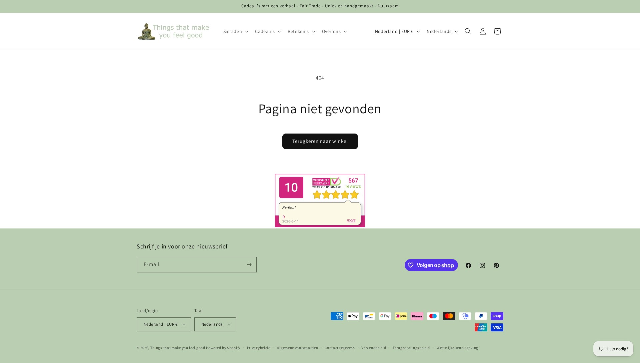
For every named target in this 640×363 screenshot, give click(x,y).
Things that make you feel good (177, 347)
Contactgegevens (340, 347)
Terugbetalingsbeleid (411, 347)
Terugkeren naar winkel (320, 141)
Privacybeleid (259, 347)
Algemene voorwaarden (297, 347)
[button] (235, 31)
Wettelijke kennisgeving (457, 347)
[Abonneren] (249, 264)
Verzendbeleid (373, 347)
